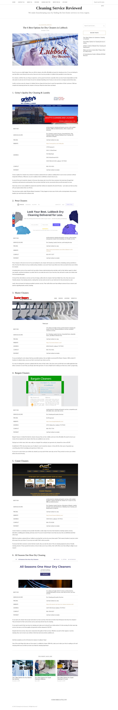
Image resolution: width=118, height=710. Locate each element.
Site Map (65, 2)
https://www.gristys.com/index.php (55, 143)
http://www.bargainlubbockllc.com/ (54, 421)
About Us (29, 2)
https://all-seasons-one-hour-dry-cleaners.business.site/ (60, 604)
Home (13, 2)
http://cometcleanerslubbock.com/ (54, 515)
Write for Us (56, 2)
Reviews (37, 2)
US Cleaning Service (45, 24)
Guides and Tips (46, 2)
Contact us (21, 2)
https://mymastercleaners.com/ (54, 342)
